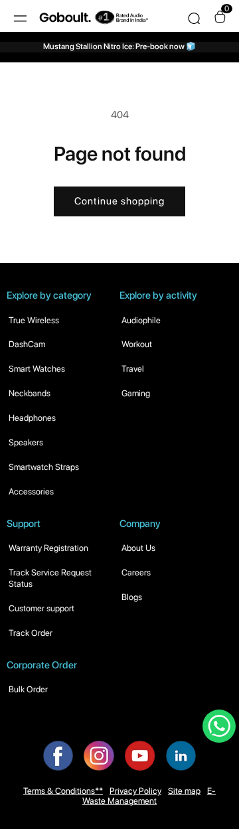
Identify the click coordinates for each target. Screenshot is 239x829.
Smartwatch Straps (44, 467)
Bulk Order (28, 689)
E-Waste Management (149, 796)
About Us (138, 548)
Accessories (31, 491)
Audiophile (141, 320)
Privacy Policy (135, 791)
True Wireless (34, 320)
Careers (136, 572)
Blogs (131, 597)
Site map (184, 791)
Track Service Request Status (50, 578)
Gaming (135, 393)
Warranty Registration (48, 548)
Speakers (26, 442)
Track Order (30, 633)
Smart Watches (37, 369)
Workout (136, 344)
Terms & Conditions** (63, 791)
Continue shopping (119, 201)
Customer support (41, 608)
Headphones (32, 418)
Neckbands (29, 393)
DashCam (27, 344)
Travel (132, 369)
